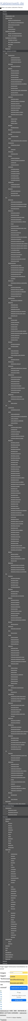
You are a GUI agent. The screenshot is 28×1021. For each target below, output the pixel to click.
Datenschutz (23, 1013)
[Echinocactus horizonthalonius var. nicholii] (1, 998)
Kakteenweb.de (12, 3)
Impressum (3, 1015)
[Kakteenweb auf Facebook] (3, 1020)
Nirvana (14, 1017)
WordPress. (19, 1017)
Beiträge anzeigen (19, 1000)
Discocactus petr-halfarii (16, 983)
